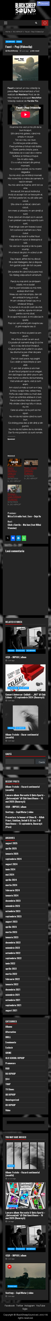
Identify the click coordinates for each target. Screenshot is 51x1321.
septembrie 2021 (13, 1005)
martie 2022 (11, 973)
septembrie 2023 (13, 916)
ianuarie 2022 (11, 984)
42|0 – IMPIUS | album (25, 640)
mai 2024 (9, 874)
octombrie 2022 (12, 953)
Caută (8, 754)
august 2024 (11, 864)
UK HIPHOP (10, 1094)
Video (19, 41)
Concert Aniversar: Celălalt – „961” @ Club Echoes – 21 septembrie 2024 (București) (25, 677)
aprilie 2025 (11, 848)
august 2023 (11, 921)
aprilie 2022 (11, 968)
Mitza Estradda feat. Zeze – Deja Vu (24, 515)
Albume (11, 650)
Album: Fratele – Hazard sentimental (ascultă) (25, 1155)
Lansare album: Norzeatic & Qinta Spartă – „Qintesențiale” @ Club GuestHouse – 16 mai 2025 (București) (25, 798)
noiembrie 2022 (12, 947)
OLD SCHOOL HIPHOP (14, 1058)
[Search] (36, 22)
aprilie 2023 (11, 926)
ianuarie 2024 (11, 895)
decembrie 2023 (13, 900)
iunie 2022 (10, 963)
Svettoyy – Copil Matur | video (19, 812)
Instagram (29, 1305)
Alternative (10, 1031)
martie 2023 (11, 932)
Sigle (24, 1309)
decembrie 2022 (13, 942)
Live (45, 23)
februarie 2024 (12, 890)
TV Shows (9, 1089)
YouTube (40, 1305)
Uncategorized (12, 1099)
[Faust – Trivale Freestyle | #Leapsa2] (31, 463)
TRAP (7, 1084)
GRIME (8, 1052)
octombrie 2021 (12, 1000)
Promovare (20, 650)
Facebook (10, 1305)
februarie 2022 (12, 979)
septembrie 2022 (13, 958)
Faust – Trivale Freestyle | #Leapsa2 (30, 470)
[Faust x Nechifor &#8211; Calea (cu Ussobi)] (14, 463)
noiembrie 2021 (12, 994)
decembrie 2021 (12, 989)
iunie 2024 (10, 869)
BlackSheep (12, 51)
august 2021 (11, 1010)
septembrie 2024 (13, 859)
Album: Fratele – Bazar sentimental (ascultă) (25, 717)
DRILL (8, 1037)
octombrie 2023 (12, 911)
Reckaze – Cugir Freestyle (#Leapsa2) (14, 496)
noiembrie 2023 (12, 906)
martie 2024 (11, 885)
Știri (7, 1079)
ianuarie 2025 (11, 853)
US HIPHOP (10, 1105)
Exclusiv (9, 1047)
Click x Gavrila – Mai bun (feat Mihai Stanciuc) (24, 525)
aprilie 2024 (11, 879)
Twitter (19, 1305)
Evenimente (12, 688)
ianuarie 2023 (11, 937)
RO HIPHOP (10, 41)
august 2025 (11, 843)
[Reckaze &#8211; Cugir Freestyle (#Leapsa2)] (14, 488)
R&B (7, 1068)
